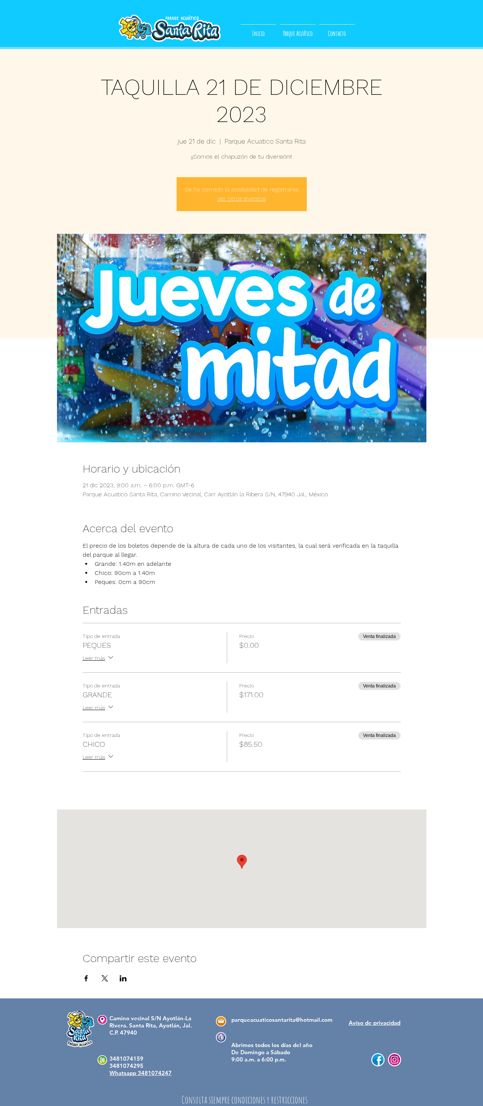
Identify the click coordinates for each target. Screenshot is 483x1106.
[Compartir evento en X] (104, 978)
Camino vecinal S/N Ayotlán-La (150, 1018)
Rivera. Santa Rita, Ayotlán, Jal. (150, 1025)
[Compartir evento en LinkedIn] (123, 978)
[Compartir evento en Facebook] (86, 978)
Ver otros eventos (241, 198)
